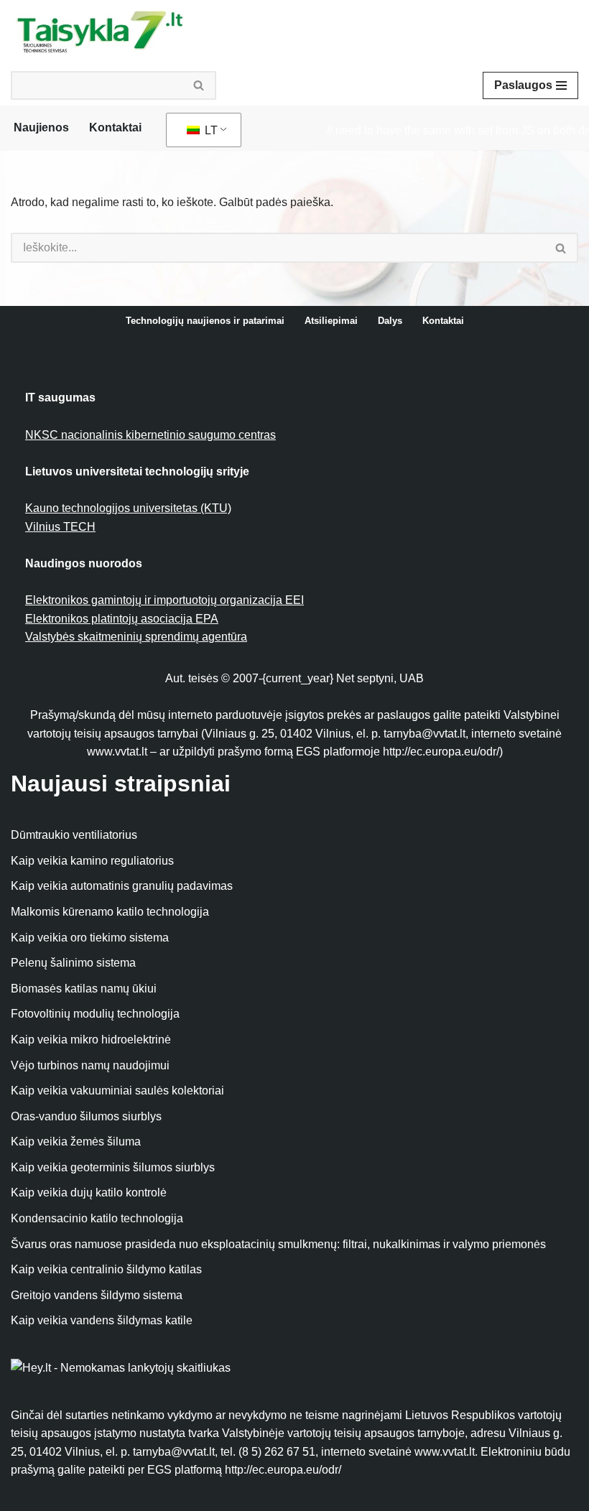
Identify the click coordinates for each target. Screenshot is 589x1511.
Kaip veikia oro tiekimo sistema (90, 937)
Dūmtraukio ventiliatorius (74, 835)
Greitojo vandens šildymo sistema (96, 1295)
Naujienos (41, 127)
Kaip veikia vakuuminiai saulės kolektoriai (117, 1090)
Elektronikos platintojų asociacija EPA (121, 619)
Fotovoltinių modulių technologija (95, 1014)
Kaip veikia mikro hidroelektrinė (91, 1039)
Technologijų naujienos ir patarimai (205, 320)
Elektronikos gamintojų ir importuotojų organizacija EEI (164, 600)
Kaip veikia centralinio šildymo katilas (106, 1269)
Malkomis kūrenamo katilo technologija (110, 912)
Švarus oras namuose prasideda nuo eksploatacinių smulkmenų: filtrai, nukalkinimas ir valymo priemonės (278, 1244)
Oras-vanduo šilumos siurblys (86, 1116)
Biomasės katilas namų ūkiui (84, 988)
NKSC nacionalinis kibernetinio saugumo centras (150, 435)
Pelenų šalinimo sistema (73, 963)
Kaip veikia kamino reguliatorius (92, 861)
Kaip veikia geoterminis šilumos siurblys (113, 1167)
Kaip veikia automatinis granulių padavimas (122, 886)
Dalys (390, 320)
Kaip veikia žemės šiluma (76, 1141)
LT (210, 130)
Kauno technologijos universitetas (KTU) (128, 508)
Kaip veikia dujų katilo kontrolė (89, 1192)
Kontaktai (115, 127)
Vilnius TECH (60, 527)
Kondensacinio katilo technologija (97, 1218)
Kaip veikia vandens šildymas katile (102, 1320)
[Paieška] (199, 85)
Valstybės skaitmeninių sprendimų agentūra (136, 637)
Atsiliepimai (331, 320)
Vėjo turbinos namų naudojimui (90, 1065)
